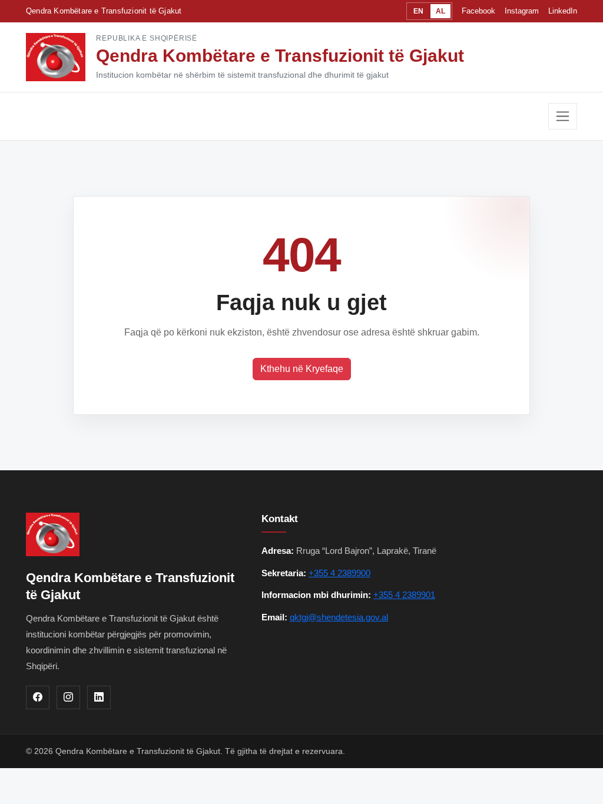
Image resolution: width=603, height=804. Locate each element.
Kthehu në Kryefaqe (301, 369)
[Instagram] (68, 697)
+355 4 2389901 (404, 595)
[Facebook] (37, 697)
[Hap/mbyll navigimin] (562, 116)
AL (440, 11)
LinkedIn (562, 10)
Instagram (522, 10)
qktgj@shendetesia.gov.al (339, 617)
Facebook (478, 10)
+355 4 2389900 (339, 573)
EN (418, 11)
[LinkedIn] (99, 697)
